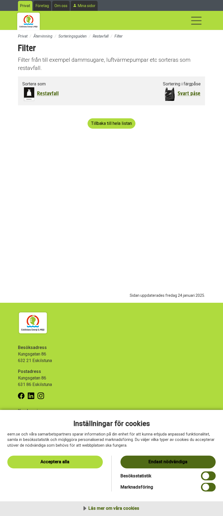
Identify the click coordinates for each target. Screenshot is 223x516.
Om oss (60, 6)
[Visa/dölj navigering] (196, 20)
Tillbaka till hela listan (111, 123)
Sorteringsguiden (72, 36)
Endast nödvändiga (167, 461)
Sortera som (34, 83)
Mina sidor (86, 6)
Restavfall (101, 36)
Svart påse (189, 93)
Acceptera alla (55, 461)
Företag (42, 6)
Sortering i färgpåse (182, 83)
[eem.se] (28, 20)
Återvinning (42, 36)
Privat (25, 6)
